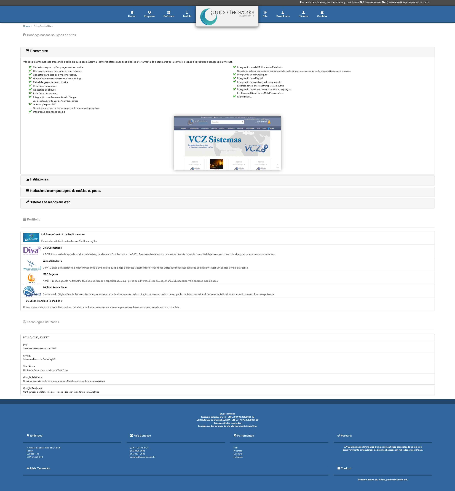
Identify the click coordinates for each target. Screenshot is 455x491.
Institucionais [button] (39, 179)
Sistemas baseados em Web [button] (49, 202)
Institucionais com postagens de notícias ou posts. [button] (65, 191)
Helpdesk (238, 457)
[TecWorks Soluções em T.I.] (227, 16)
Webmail (238, 451)
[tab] (228, 52)
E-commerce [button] (38, 51)
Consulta (238, 454)
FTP (236, 448)
